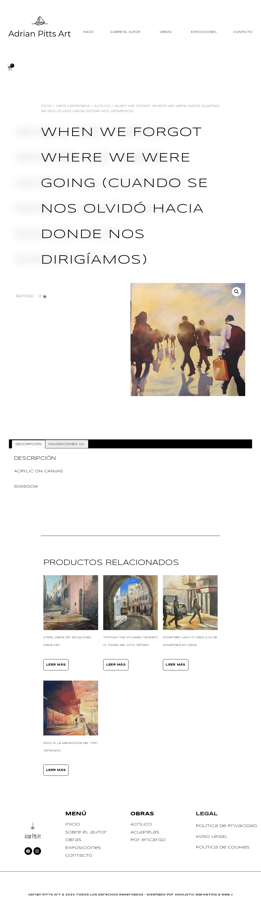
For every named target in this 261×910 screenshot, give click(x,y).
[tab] (28, 444)
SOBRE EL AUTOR (125, 32)
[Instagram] (37, 851)
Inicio (46, 106)
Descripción (28, 444)
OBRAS (166, 32)
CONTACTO (243, 32)
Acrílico (102, 106)
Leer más (56, 664)
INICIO (88, 32)
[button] (31, 298)
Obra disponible (73, 106)
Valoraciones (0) (66, 444)
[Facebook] (28, 851)
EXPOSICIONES (204, 32)
